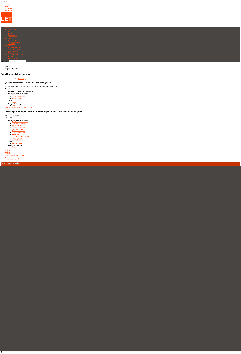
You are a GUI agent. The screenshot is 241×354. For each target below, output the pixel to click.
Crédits (7, 6)
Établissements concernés (16, 47)
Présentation (12, 40)
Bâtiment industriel (18, 125)
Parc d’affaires (16, 140)
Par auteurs (11, 35)
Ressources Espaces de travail (14, 54)
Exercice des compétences (20, 122)
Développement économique (21, 136)
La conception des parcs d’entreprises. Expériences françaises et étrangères (43, 111)
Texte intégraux (13, 37)
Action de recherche (14, 42)
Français (14, 106)
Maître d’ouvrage (17, 138)
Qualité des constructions (20, 95)
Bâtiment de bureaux (18, 127)
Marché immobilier (17, 129)
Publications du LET (10, 29)
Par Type (7, 152)
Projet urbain (16, 134)
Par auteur (8, 153)
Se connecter (9, 10)
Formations (8, 46)
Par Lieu (7, 157)
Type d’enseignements (15, 49)
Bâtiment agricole (17, 98)
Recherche (8, 38)
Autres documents (17, 143)
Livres (14, 102)
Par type (10, 33)
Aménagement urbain (18, 131)
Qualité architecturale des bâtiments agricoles (29, 82)
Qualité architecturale (18, 97)
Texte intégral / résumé (12, 159)
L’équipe (7, 28)
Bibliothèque (8, 8)
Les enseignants (13, 53)
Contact (7, 5)
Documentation (13, 58)
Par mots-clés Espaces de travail (14, 155)
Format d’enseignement (15, 51)
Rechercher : (4, 61)
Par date (10, 31)
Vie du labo (11, 44)
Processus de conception (19, 124)
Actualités (11, 56)
